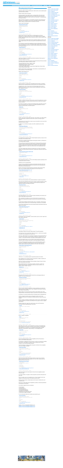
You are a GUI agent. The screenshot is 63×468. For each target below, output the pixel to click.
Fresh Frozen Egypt (22, 347)
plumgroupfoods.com (22, 192)
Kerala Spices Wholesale (23, 126)
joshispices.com (21, 80)
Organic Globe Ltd (22, 47)
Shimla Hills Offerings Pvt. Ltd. (24, 206)
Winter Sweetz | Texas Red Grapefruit (25, 245)
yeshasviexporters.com (22, 156)
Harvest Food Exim (22, 89)
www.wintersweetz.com (22, 253)
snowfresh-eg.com (22, 403)
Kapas (20, 316)
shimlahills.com (21, 213)
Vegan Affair (21, 329)
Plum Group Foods (22, 184)
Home (19, 7)
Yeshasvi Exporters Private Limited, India (26, 151)
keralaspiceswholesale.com (23, 134)
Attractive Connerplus (23, 277)
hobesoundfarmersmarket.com (24, 368)
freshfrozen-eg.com (22, 354)
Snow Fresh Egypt (22, 395)
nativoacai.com (21, 114)
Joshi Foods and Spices (23, 72)
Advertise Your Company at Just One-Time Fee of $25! (21, 5)
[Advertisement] (10, 22)
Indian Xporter (21, 218)
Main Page (45, 5)
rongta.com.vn (21, 176)
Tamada (20, 305)
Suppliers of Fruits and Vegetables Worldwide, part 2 (27, 405)
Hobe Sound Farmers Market (24, 361)
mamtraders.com (22, 32)
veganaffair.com (21, 335)
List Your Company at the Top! (37, 5)
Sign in (50, 5)
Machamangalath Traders (23, 24)
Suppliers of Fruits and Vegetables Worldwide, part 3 (27, 406)
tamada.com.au (21, 312)
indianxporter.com (22, 228)
